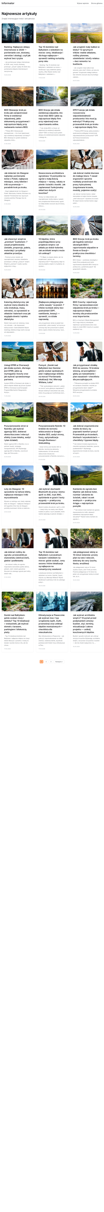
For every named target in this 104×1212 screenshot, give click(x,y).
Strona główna (96, 3)
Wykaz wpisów (83, 3)
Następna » (59, 661)
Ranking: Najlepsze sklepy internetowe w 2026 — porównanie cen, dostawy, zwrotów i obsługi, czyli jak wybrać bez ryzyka (17, 53)
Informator (8, 3)
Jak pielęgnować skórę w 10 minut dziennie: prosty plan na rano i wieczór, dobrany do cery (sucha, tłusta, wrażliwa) (85, 558)
